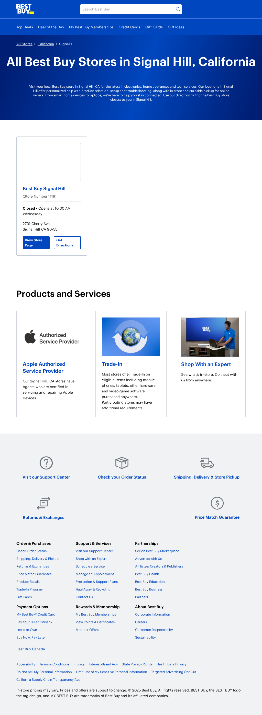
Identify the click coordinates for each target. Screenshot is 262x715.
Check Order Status (31, 551)
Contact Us (84, 597)
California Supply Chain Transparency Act (48, 679)
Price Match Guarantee (217, 517)
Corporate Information (152, 614)
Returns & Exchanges (43, 517)
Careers (141, 622)
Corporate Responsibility (154, 630)
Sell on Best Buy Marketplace (157, 551)
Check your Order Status (122, 476)
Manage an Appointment (95, 574)
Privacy (79, 664)
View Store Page (33, 242)
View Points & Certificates (95, 622)
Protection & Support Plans (97, 582)
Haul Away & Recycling (93, 589)
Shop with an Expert (91, 559)
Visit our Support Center (46, 476)
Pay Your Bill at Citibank (34, 622)
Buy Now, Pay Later (31, 637)
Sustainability (145, 637)
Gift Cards (154, 27)
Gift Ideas (176, 27)
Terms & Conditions (54, 664)
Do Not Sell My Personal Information (44, 672)
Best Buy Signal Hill (44, 188)
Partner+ (141, 597)
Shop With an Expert (206, 364)
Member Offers (87, 630)
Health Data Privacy (172, 664)
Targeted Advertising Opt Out (173, 672)
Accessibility (25, 664)
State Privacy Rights (137, 664)
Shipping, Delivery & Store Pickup (206, 476)
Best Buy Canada (30, 649)
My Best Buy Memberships (91, 27)
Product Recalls (28, 582)
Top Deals (24, 27)
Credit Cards (129, 27)
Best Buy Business (148, 589)
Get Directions (64, 242)
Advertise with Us (148, 559)
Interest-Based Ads (103, 664)
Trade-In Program (29, 589)
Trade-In (112, 364)
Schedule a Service (90, 566)
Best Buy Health (147, 574)
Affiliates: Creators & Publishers (159, 566)
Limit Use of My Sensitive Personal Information (111, 672)
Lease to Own (26, 630)
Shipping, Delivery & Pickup (37, 559)
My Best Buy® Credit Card (35, 614)
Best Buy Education (150, 582)
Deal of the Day (51, 27)
